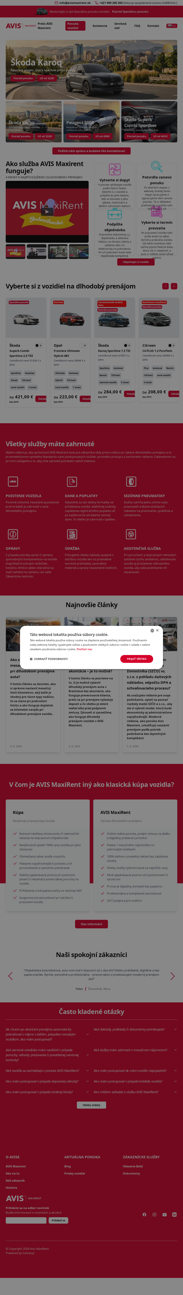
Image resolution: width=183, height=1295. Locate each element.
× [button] (157, 630)
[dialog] (91, 647)
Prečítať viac (84, 649)
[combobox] (152, 630)
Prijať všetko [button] (136, 658)
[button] (49, 658)
